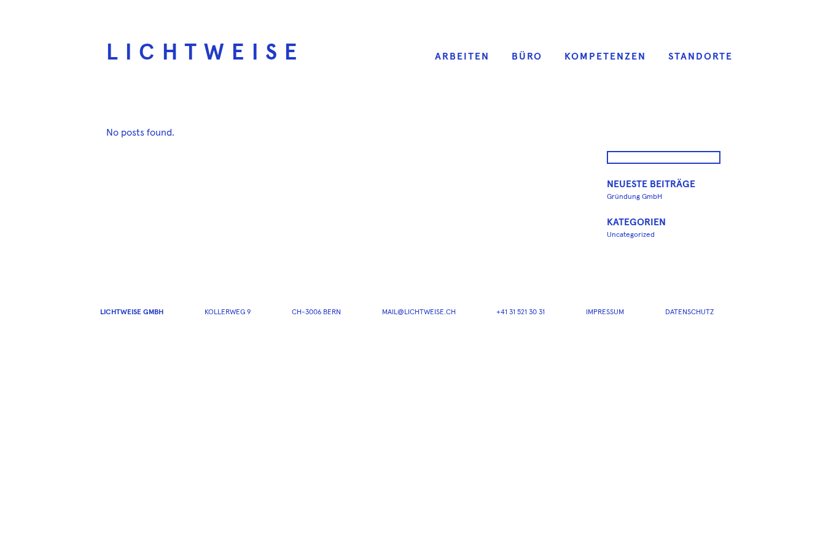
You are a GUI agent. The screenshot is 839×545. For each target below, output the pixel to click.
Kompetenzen (605, 56)
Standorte (700, 56)
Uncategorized (631, 235)
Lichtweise (205, 53)
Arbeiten (462, 56)
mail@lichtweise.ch (419, 312)
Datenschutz (689, 312)
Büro (527, 56)
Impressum (605, 312)
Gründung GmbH (634, 197)
